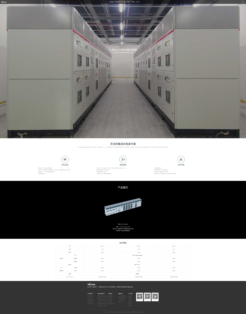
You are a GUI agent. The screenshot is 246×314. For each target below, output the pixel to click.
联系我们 (130, 305)
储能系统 (128, 1)
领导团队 (130, 297)
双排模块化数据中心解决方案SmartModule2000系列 (103, 304)
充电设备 (124, 1)
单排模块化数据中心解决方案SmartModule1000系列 (103, 300)
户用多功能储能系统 (122, 297)
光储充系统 (110, 301)
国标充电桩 (110, 297)
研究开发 (130, 299)
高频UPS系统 (89, 297)
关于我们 (138, 1)
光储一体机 (120, 301)
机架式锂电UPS (90, 301)
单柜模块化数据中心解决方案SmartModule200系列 (103, 297)
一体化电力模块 (90, 303)
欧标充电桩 (110, 299)
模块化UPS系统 (90, 296)
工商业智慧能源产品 (122, 296)
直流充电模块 (110, 296)
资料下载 (130, 303)
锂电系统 (133, 1)
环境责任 (130, 301)
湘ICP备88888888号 (140, 312)
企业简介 (130, 296)
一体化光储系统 (121, 299)
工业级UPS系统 (90, 299)
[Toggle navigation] (243, 2)
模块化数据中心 (118, 1)
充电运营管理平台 (111, 303)
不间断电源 (111, 1)
